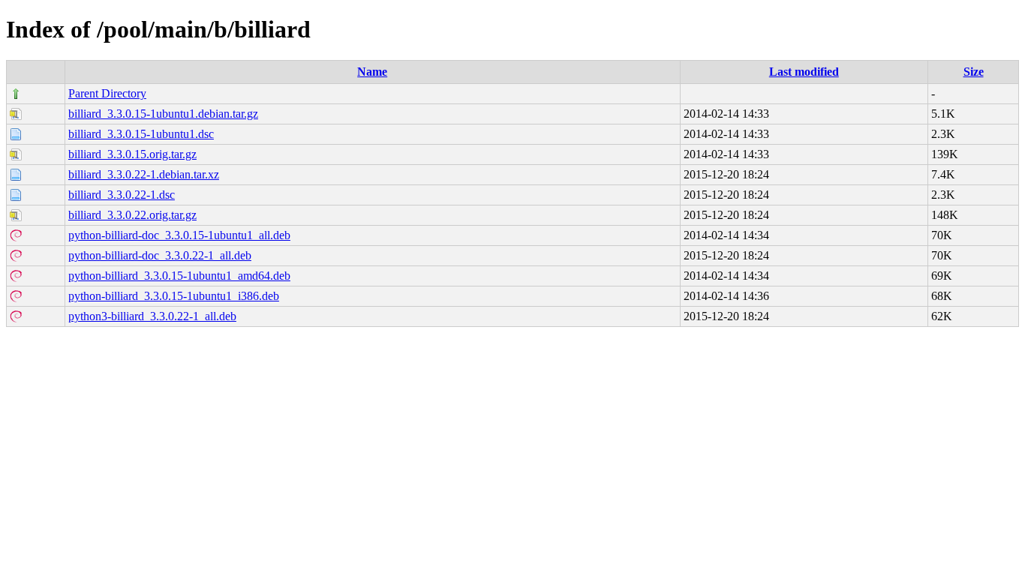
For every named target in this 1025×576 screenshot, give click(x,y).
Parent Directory (107, 93)
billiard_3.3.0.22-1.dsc (121, 194)
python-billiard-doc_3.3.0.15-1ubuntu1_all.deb (179, 235)
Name (372, 71)
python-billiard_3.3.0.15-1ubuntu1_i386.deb (173, 296)
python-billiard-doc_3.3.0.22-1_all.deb (159, 255)
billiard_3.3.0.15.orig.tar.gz (132, 154)
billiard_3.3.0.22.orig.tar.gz (132, 214)
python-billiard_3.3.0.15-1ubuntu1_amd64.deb (179, 275)
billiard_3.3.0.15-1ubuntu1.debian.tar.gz (163, 113)
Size (973, 71)
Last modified (804, 71)
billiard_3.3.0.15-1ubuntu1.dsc (141, 134)
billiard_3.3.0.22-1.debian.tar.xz (143, 174)
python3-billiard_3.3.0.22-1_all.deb (152, 316)
